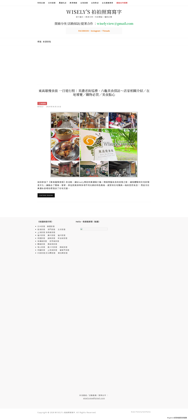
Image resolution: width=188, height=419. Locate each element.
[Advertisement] (94, 64)
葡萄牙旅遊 (64, 250)
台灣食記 (95, 3)
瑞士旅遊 (42, 247)
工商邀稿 (42, 103)
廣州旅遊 (51, 235)
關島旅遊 (42, 244)
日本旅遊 (52, 3)
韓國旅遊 (51, 226)
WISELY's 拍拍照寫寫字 (94, 11)
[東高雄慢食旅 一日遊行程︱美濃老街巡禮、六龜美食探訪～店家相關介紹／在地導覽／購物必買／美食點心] (94, 144)
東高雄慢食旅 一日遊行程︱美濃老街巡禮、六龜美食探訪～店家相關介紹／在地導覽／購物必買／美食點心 (94, 92)
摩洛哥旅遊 (63, 253)
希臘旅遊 (42, 250)
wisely (40, 106)
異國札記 (62, 3)
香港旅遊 (41, 229)
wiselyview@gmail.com (94, 398)
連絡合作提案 (122, 3)
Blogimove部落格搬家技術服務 (177, 418)
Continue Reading (46, 195)
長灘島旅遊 (42, 241)
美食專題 (73, 3)
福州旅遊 (42, 235)
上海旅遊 (41, 232)
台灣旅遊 (84, 3)
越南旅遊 (52, 238)
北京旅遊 (61, 229)
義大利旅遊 (52, 247)
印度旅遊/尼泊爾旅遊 (47, 253)
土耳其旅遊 (53, 250)
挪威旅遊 (63, 247)
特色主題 (41, 3)
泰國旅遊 (42, 238)
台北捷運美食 (107, 3)
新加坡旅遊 (62, 238)
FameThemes (146, 412)
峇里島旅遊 (54, 241)
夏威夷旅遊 (52, 244)
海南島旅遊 (50, 232)
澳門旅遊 (51, 229)
